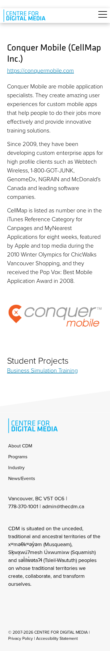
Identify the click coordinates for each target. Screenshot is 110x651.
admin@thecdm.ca (63, 506)
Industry (16, 467)
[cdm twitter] (38, 600)
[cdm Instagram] (12, 600)
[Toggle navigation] (102, 17)
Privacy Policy (20, 638)
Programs (17, 456)
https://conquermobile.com (40, 70)
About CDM (20, 445)
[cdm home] (26, 15)
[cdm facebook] (25, 600)
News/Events (21, 478)
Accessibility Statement (57, 638)
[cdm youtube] (51, 600)
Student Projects (38, 360)
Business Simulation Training (42, 370)
